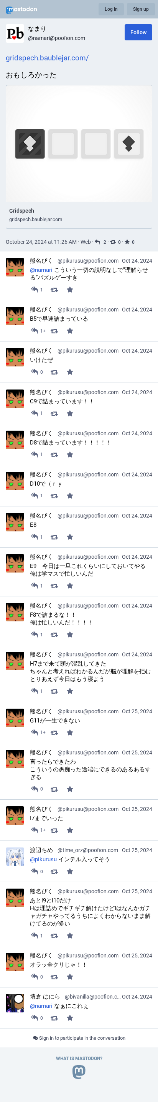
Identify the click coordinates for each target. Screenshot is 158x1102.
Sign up (141, 9)
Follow (138, 32)
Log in (111, 9)
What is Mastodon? (79, 1058)
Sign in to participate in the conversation (81, 1038)
